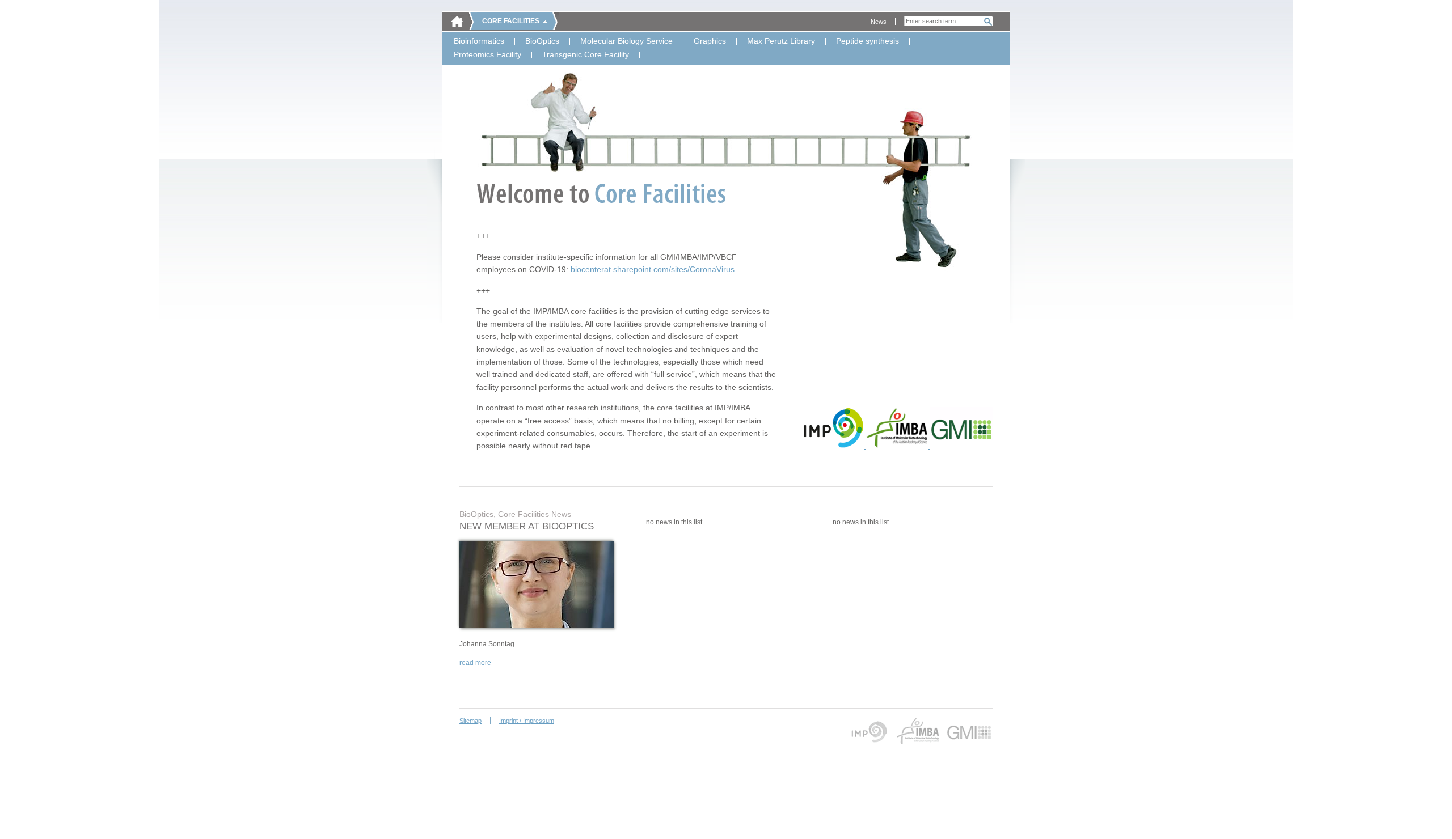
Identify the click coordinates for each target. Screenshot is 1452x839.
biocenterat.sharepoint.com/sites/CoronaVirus (653, 269)
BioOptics (542, 41)
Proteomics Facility (487, 55)
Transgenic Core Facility (585, 55)
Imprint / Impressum (526, 720)
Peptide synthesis (867, 41)
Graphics (710, 41)
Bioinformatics (479, 41)
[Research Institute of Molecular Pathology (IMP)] (834, 446)
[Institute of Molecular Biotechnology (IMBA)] (898, 446)
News (879, 21)
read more (475, 663)
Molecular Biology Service (626, 41)
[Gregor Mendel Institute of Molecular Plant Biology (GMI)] (961, 446)
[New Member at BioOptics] (536, 626)
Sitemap (470, 720)
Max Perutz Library (781, 41)
